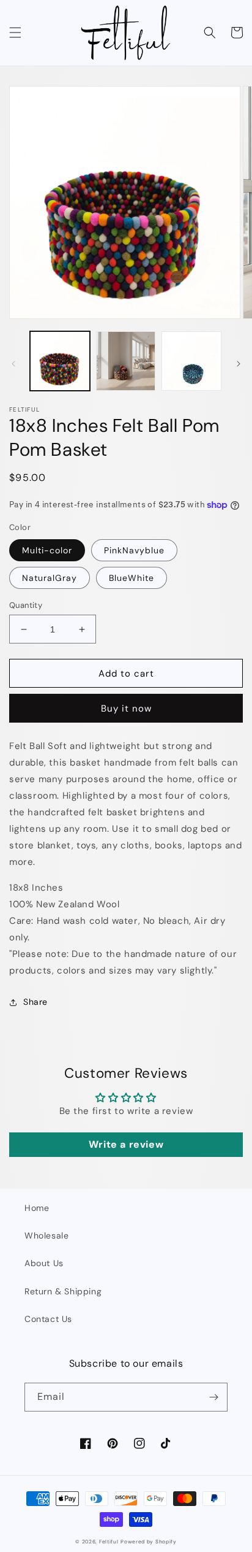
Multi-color (47, 550)
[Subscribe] (213, 1397)
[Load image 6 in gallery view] (191, 361)
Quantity (25, 605)
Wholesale (46, 1235)
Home (36, 1207)
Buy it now (126, 708)
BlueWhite (131, 577)
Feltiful (109, 1542)
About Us (44, 1263)
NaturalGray (49, 577)
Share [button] (35, 1001)
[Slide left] (13, 363)
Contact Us (48, 1318)
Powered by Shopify (148, 1542)
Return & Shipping (63, 1291)
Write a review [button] (126, 1144)
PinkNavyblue (134, 550)
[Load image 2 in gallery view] (126, 361)
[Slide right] (238, 363)
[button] (15, 32)
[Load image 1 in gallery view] (60, 361)
